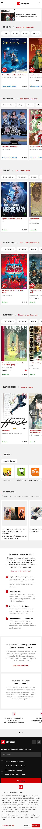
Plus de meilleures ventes (29, 243)
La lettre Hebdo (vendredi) (14, 761)
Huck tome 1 (6, 430)
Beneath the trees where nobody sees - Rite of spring (12, 364)
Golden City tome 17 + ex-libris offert (13, 75)
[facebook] (34, 742)
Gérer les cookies (8, 826)
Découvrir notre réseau (21, 665)
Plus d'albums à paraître (29, 99)
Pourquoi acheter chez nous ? (21, 571)
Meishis (15, 33)
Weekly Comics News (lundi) (15, 766)
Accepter (35, 826)
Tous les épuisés (27, 387)
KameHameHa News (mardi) (15, 774)
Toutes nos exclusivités (24, 27)
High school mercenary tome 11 (12, 219)
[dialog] (21, 806)
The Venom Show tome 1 (10, 146)
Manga (21, 105)
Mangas (33, 177)
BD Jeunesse (22, 177)
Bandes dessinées (8, 105)
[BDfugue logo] (23, 3)
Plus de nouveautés (22, 171)
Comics (30, 105)
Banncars (36, 33)
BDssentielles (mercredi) (14, 770)
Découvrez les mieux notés (28, 315)
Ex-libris (5, 33)
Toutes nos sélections (9, 461)
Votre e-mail (7, 755)
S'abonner (21, 781)
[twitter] (39, 742)
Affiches (25, 33)
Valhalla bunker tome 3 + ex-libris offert (12, 291)
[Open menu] (2, 3)
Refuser (27, 826)
